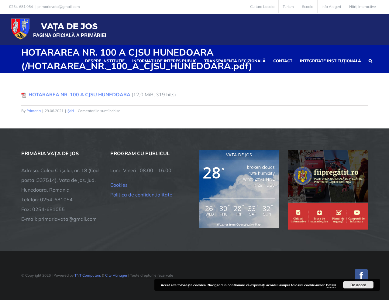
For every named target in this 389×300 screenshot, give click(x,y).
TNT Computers (87, 275)
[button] (370, 60)
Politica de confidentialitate (141, 195)
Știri (70, 110)
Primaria (33, 110)
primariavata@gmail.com (58, 6)
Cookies (119, 185)
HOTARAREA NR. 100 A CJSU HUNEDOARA (79, 94)
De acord (358, 285)
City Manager (116, 275)
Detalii (331, 285)
